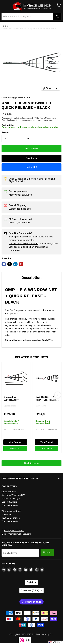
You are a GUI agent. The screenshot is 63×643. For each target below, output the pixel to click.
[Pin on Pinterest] (21, 264)
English (30, 582)
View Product (15, 442)
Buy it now (31, 158)
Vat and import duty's (17, 429)
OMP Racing (40, 406)
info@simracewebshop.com (17, 534)
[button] (55, 642)
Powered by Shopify (31, 637)
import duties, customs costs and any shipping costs (31, 120)
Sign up (47, 552)
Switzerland (30, 590)
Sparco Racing (10, 406)
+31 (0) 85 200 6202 (14, 530)
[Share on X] (9, 264)
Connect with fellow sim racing (24, 243)
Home (5, 26)
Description (31, 278)
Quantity (5, 132)
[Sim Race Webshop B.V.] (31, 7)
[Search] (57, 16)
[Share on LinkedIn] (15, 264)
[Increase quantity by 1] (28, 138)
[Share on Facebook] (4, 264)
